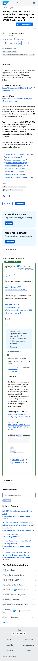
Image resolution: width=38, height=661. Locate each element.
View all (5, 622)
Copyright (9, 645)
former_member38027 (17, 33)
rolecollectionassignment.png (16, 163)
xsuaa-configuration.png (14, 174)
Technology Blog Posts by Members (17, 516)
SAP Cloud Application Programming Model (15, 54)
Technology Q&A (9, 8)
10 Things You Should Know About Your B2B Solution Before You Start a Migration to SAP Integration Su (18, 525)
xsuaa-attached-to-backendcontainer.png (20, 154)
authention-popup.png (14, 171)
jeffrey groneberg (8, 190)
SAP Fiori (32, 54)
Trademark (9, 650)
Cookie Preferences (9, 656)
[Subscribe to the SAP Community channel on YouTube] (21, 633)
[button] (20, 43)
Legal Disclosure (28, 645)
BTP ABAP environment (10, 534)
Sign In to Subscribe (24, 24)
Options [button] (34, 24)
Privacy (9, 639)
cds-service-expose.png (15, 168)
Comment (20, 204)
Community (14, 3)
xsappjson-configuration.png (16, 166)
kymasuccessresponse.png (15, 160)
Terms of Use (28, 639)
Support (28, 650)
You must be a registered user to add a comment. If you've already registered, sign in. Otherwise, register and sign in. (18, 337)
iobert (5, 187)
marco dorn (18, 190)
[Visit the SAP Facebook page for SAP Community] (13, 633)
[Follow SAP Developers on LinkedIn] (24, 633)
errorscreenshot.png (13, 157)
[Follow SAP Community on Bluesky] (17, 633)
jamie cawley (12, 187)
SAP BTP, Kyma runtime (9, 51)
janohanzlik (22, 187)
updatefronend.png (18, 463)
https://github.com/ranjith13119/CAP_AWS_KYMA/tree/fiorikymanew (19, 427)
